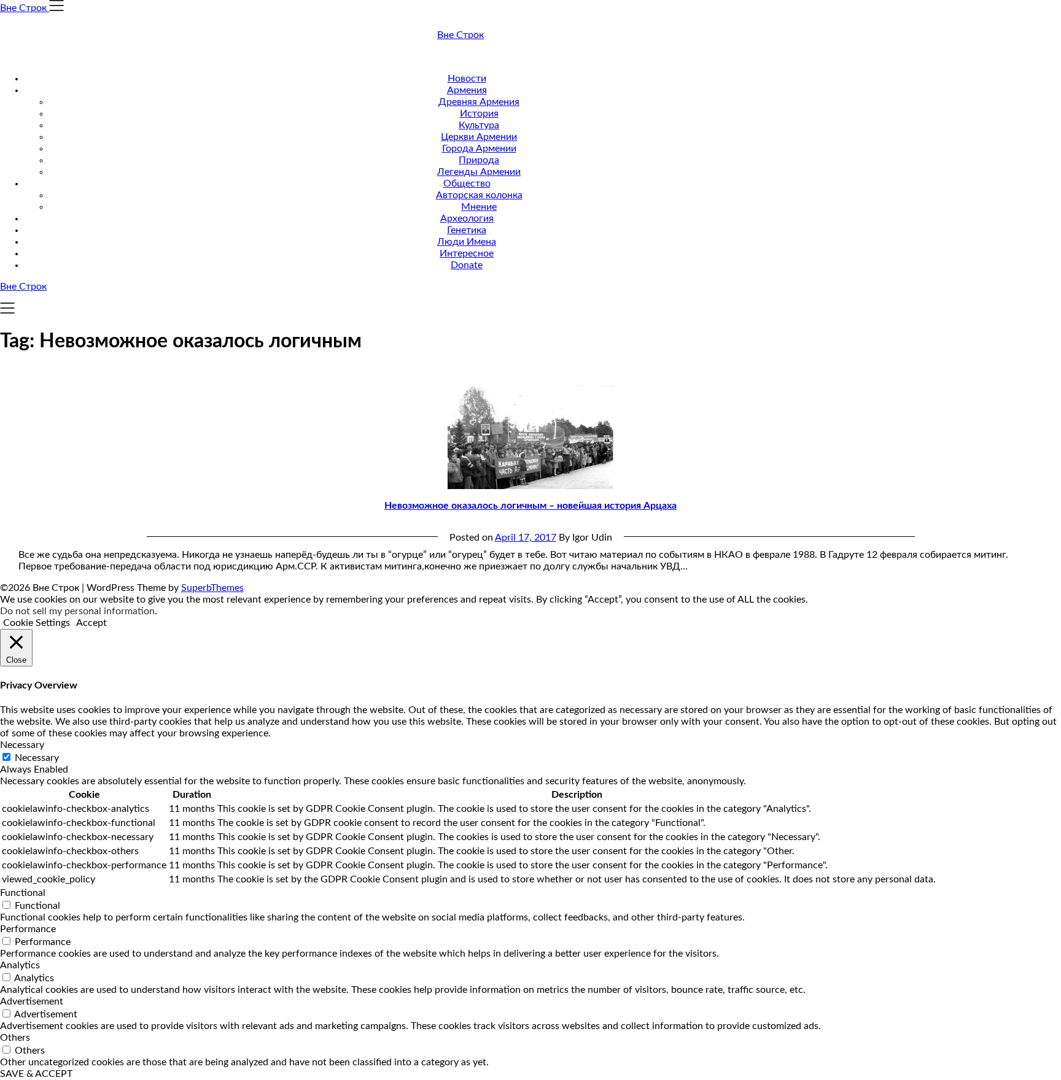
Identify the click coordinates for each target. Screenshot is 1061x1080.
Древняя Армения (478, 102)
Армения (467, 90)
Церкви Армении (479, 137)
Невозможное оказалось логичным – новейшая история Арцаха (530, 506)
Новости (467, 78)
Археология (467, 218)
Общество (467, 183)
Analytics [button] (20, 965)
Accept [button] (91, 623)
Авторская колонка (479, 195)
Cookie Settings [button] (36, 623)
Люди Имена (466, 242)
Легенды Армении (479, 172)
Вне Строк (460, 35)
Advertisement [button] (31, 1001)
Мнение (479, 207)
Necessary (37, 758)
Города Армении (479, 148)
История (479, 113)
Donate (467, 265)
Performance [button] (28, 929)
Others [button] (15, 1038)
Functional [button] (22, 893)
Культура (479, 125)
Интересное (467, 253)
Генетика (466, 230)
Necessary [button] (22, 745)
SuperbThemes (212, 588)
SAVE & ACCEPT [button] (36, 1074)
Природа (479, 160)
